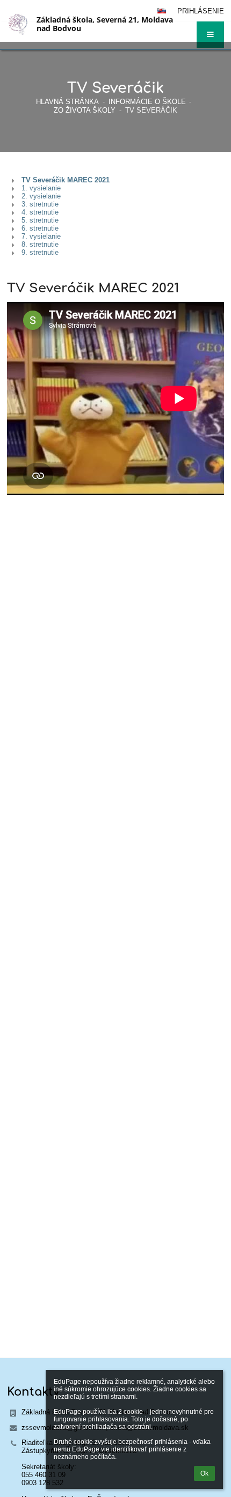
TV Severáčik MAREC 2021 (65, 180)
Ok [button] (204, 1473)
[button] (210, 34)
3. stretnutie (40, 204)
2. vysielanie (41, 196)
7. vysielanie (41, 236)
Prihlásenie (200, 11)
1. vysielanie (41, 188)
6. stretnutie (40, 228)
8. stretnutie (40, 244)
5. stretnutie (40, 220)
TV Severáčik (151, 110)
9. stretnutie (40, 252)
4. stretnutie (40, 212)
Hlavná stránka (67, 102)
